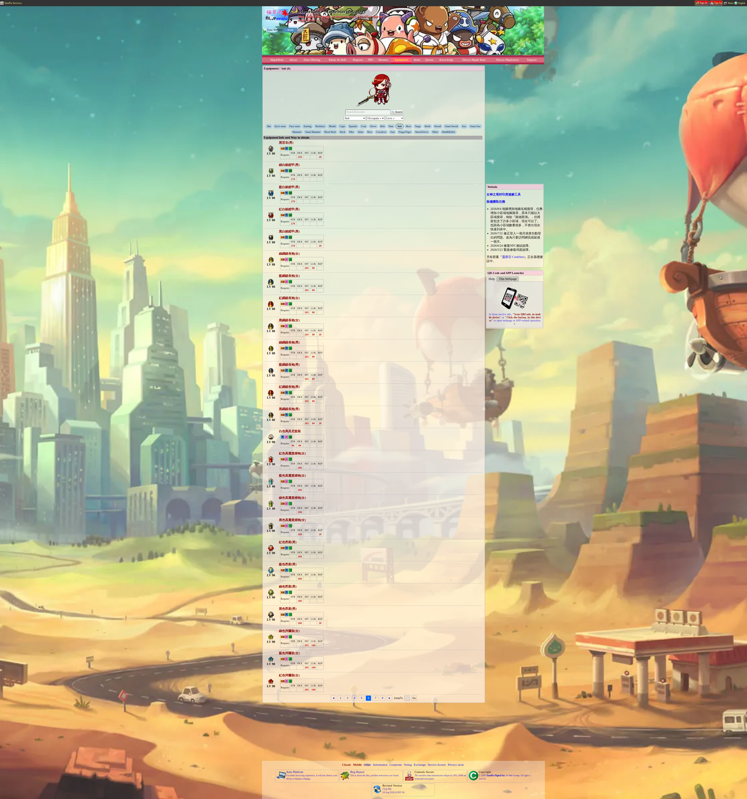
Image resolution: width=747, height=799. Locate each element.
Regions (358, 59)
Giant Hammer (312, 131)
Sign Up (718, 3)
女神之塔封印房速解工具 (504, 194)
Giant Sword (451, 126)
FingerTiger (405, 131)
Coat (363, 126)
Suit (399, 126)
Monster (383, 59)
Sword (437, 126)
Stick (342, 131)
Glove (373, 126)
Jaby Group (514, 775)
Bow (369, 131)
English (741, 3)
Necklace (320, 126)
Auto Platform (294, 771)
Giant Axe (475, 126)
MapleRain (277, 59)
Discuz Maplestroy (507, 59)
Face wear (294, 126)
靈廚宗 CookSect (513, 257)
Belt (382, 126)
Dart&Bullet (448, 131)
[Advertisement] (373, 731)
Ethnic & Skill (337, 59)
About (293, 59)
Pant (391, 126)
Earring (307, 126)
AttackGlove (421, 131)
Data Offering (312, 59)
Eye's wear (280, 126)
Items (417, 59)
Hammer (297, 131)
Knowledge (446, 59)
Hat (269, 126)
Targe (418, 126)
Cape (342, 126)
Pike (351, 131)
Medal (332, 126)
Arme (360, 131)
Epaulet (353, 126)
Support (532, 59)
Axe (464, 126)
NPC (371, 59)
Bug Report (357, 771)
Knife (427, 126)
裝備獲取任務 (496, 201)
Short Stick (330, 131)
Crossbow (381, 131)
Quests (429, 59)
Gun (392, 131)
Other (435, 131)
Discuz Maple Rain (474, 59)
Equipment (401, 59)
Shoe (408, 126)
